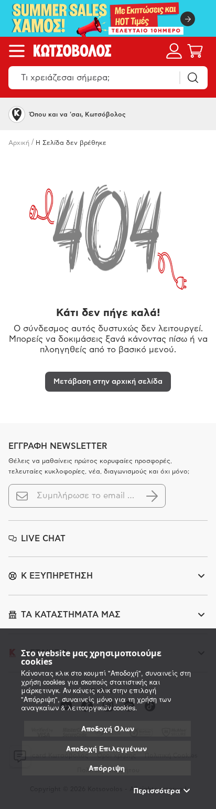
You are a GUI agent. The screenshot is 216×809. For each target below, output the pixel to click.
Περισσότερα (157, 790)
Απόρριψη (107, 768)
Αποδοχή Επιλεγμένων (106, 748)
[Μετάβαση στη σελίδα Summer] (108, 18)
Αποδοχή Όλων (107, 728)
